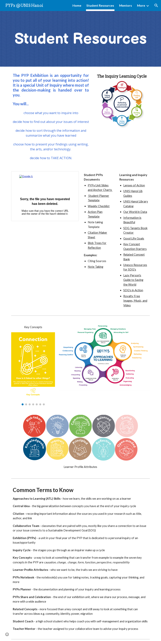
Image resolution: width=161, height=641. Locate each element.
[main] (80, 38)
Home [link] (76, 5)
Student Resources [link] (100, 5)
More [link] (141, 5)
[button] (156, 5)
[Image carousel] (33, 369)
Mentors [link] (125, 5)
